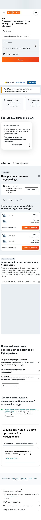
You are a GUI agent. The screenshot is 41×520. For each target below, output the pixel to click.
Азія (30, 478)
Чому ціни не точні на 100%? (14, 510)
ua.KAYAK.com (6, 478)
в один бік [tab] (19, 200)
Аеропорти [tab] (8, 443)
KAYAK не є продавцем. (12, 502)
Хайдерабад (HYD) (12, 458)
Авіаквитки (16, 478)
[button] (3, 12)
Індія (35, 478)
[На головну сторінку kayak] (13, 12)
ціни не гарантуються (11, 496)
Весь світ (24, 478)
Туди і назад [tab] (7, 200)
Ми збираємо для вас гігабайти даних (17, 506)
